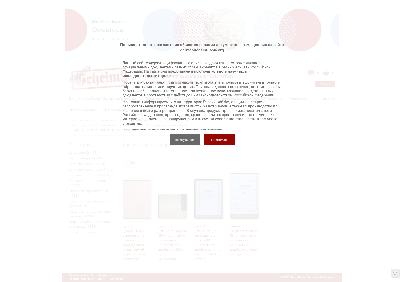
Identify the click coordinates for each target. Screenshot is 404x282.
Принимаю (219, 139)
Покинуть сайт (184, 139)
